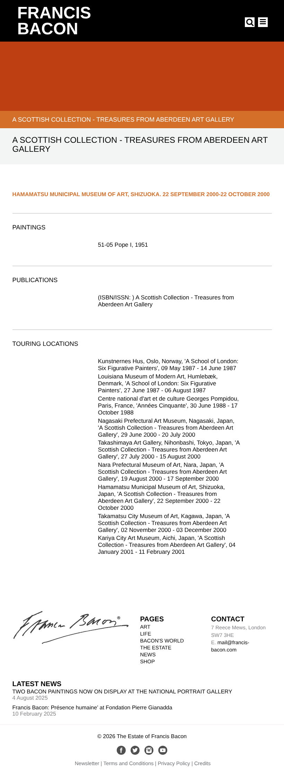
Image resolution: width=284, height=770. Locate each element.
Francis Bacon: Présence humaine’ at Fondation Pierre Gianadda (92, 708)
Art (145, 627)
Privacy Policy (174, 764)
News (148, 655)
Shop (147, 662)
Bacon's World (162, 641)
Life (145, 634)
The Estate (155, 648)
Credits (202, 764)
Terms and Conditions (129, 764)
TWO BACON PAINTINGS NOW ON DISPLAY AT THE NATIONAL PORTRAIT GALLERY (122, 692)
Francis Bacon (54, 21)
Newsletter (87, 764)
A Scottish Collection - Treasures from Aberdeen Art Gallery (123, 119)
